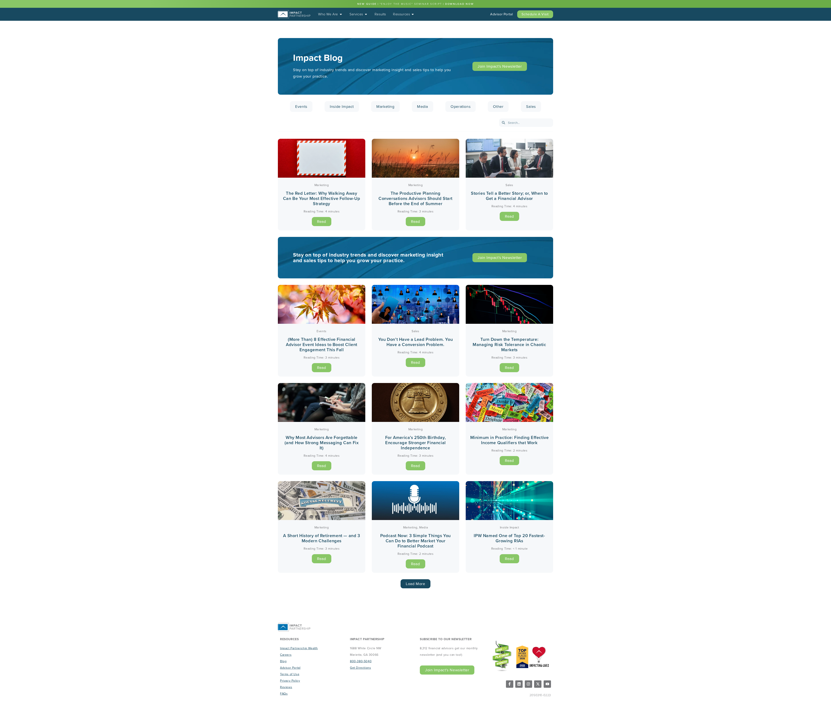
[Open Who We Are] (341, 14)
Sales (531, 106)
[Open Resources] (412, 14)
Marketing (385, 106)
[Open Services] (366, 14)
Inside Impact (342, 106)
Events (301, 106)
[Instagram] (528, 684)
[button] (415, 583)
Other (498, 106)
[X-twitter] (537, 684)
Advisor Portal (501, 14)
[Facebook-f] (509, 684)
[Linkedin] (519, 684)
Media (422, 106)
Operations (460, 106)
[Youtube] (547, 684)
